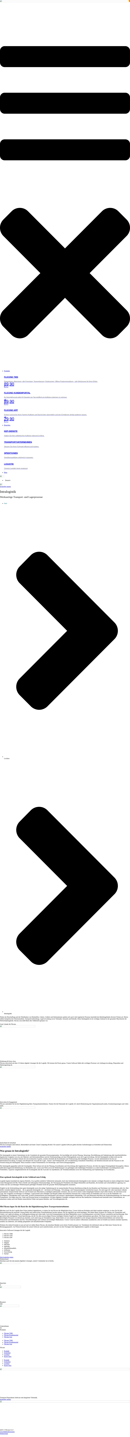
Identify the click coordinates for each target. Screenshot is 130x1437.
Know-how (7, 1356)
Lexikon (6, 1355)
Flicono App (8, 1337)
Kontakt (6, 1351)
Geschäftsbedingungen (7, 1432)
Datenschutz (4, 1433)
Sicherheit (7, 1353)
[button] (65, 198)
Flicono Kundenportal (11, 1335)
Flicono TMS (8, 1333)
